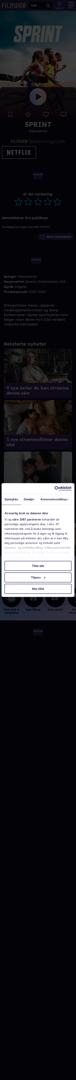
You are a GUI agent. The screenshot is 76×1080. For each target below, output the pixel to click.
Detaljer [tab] (29, 499)
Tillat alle (38, 566)
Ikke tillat (38, 588)
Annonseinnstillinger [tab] (54, 499)
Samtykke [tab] (11, 499)
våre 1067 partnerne (26, 519)
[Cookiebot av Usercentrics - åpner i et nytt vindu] (55, 488)
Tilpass (36, 577)
